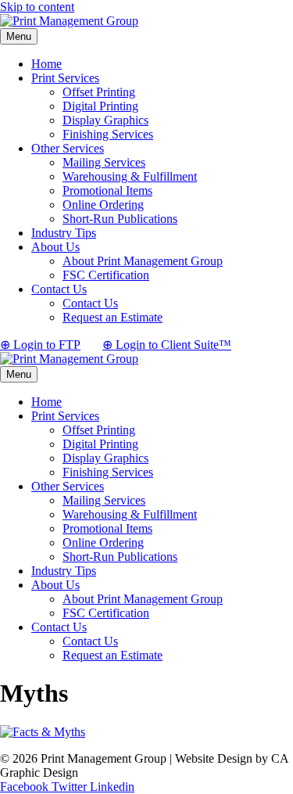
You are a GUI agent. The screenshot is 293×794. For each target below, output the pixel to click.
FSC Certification (106, 275)
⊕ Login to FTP (40, 344)
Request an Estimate (113, 317)
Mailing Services (104, 162)
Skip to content (37, 6)
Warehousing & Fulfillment (130, 176)
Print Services (65, 77)
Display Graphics (105, 120)
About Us (55, 246)
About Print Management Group (143, 261)
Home (46, 63)
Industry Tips (63, 232)
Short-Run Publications (120, 218)
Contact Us (59, 289)
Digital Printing (100, 106)
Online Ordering (103, 204)
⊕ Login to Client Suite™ (166, 344)
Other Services (67, 148)
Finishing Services (108, 134)
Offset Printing (99, 92)
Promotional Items (107, 190)
